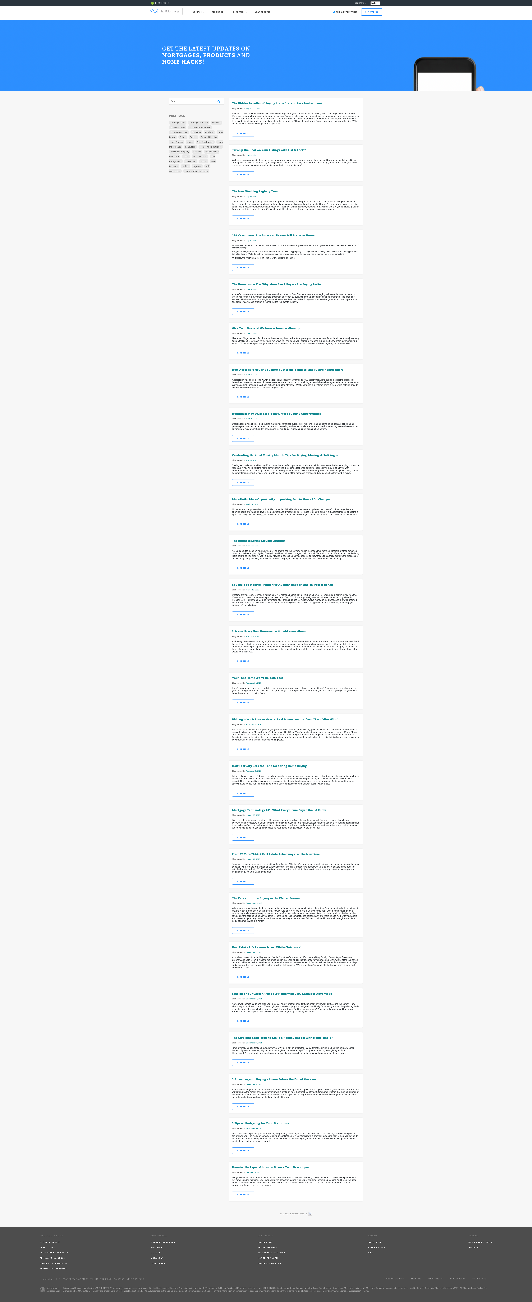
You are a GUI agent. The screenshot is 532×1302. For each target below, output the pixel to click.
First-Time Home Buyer (199, 127)
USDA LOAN (157, 1258)
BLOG (371, 1253)
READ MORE (243, 133)
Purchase (209, 132)
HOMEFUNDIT (265, 1242)
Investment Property (180, 151)
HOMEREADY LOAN (268, 1258)
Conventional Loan (179, 132)
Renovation (190, 146)
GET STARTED (371, 12)
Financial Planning (209, 137)
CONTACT (473, 1247)
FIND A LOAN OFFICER (480, 1242)
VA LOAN (156, 1253)
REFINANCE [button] (217, 12)
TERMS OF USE (479, 1279)
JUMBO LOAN (158, 1263)
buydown (197, 166)
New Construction (205, 142)
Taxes (186, 156)
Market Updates (178, 127)
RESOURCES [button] (239, 12)
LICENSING (416, 1279)
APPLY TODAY (47, 1247)
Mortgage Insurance (199, 122)
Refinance (216, 122)
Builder (185, 166)
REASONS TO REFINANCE (53, 1268)
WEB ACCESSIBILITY (395, 1279)
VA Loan (197, 151)
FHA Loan (196, 132)
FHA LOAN (156, 1247)
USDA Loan (191, 161)
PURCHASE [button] (196, 12)
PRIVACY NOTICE (436, 1279)
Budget (193, 137)
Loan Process (177, 142)
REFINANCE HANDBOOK (52, 1258)
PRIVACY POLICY (458, 1279)
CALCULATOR (375, 1242)
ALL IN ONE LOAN (267, 1247)
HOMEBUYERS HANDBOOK (54, 1263)
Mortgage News (178, 122)
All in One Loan (200, 156)
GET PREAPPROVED (50, 1242)
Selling (183, 137)
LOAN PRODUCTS (263, 12)
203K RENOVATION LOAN (271, 1253)
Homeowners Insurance (210, 146)
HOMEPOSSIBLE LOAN (269, 1263)
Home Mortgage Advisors (196, 171)
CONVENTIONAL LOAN (163, 1242)
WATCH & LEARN (377, 1247)
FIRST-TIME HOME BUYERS (54, 1253)
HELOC (203, 161)
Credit (190, 142)
